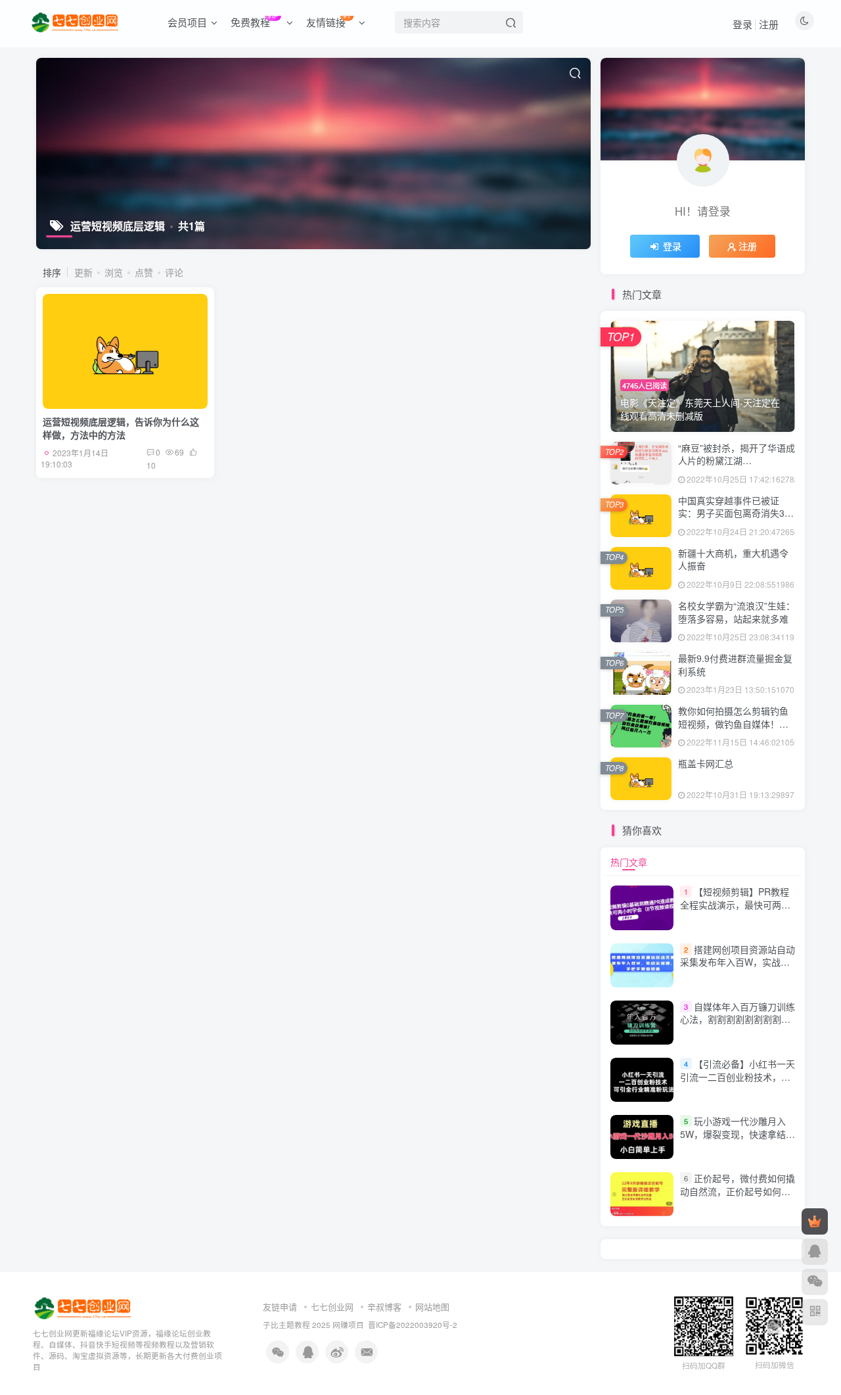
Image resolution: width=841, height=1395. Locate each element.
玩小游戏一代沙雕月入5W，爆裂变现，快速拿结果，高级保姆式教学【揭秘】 (740, 1133)
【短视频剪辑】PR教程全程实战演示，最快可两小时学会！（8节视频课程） (735, 904)
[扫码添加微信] (815, 1282)
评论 (174, 272)
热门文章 (628, 861)
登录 (742, 24)
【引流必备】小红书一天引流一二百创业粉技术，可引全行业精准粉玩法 (737, 1076)
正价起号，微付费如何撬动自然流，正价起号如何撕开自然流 (737, 1190)
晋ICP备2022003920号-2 (412, 1324)
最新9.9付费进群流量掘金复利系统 (735, 664)
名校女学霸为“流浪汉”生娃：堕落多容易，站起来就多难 (736, 612)
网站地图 (432, 1306)
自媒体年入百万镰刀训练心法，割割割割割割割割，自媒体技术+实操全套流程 (737, 1019)
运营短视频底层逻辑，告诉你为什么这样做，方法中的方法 (121, 428)
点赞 (144, 272)
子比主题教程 (286, 1324)
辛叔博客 (384, 1306)
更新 (83, 272)
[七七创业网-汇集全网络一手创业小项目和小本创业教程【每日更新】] (84, 1307)
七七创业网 (332, 1306)
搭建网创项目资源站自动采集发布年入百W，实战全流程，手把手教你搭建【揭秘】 (737, 969)
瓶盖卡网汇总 (705, 763)
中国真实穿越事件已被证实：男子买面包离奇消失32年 (734, 513)
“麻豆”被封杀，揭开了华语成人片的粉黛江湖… (736, 454)
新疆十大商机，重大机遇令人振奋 (733, 559)
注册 (769, 24)
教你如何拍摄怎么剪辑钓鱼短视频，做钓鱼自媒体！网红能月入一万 (733, 723)
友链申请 (280, 1306)
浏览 (113, 272)
